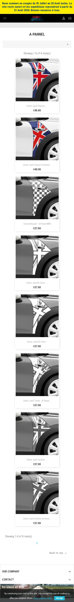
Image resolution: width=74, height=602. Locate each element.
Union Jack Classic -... (37, 106)
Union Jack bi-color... (37, 341)
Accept (59, 598)
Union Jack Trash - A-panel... (37, 400)
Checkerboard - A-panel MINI (37, 223)
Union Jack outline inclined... (37, 518)
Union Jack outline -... (37, 459)
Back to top (58, 553)
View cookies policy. (42, 598)
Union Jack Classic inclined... (37, 164)
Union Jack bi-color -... (37, 282)
